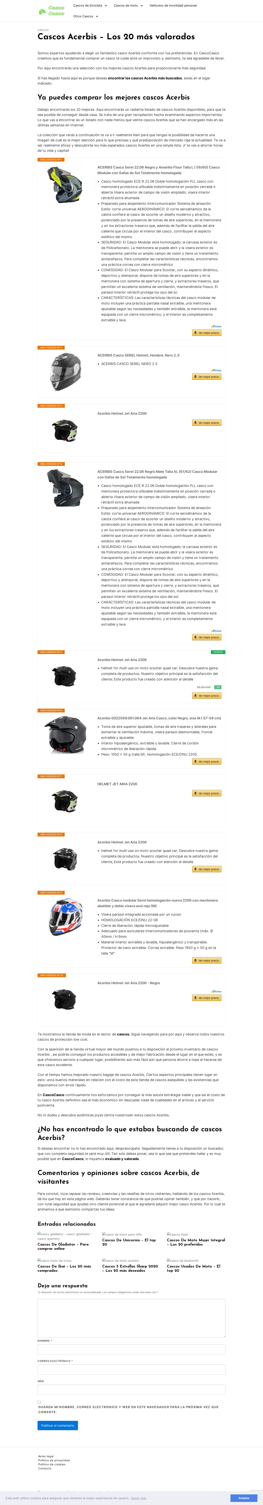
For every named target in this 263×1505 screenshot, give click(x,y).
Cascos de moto (126, 5)
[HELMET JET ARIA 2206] (66, 800)
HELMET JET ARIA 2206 (117, 784)
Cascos (43, 30)
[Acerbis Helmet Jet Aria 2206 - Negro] (66, 999)
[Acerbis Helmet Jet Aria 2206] (66, 430)
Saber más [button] (138, 1498)
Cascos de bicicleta (87, 5)
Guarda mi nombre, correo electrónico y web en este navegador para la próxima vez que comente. (128, 1409)
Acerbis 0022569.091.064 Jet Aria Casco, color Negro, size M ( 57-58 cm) (159, 718)
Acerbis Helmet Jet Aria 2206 (122, 413)
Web (41, 1381)
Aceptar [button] (244, 1498)
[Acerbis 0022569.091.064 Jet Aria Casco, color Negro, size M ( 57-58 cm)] (66, 735)
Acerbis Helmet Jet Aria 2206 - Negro (128, 983)
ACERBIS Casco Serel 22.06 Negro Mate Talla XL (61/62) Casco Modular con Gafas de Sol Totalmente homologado (157, 474)
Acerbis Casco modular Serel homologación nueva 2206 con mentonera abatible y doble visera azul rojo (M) (157, 903)
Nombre (45, 1340)
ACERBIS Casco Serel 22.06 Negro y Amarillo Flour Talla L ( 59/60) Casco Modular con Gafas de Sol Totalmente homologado (158, 170)
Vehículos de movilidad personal (173, 5)
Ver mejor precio (209, 332)
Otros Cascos (83, 16)
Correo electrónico (55, 1360)
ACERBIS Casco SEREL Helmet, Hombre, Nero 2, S (138, 355)
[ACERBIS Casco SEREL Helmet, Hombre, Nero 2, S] (66, 372)
